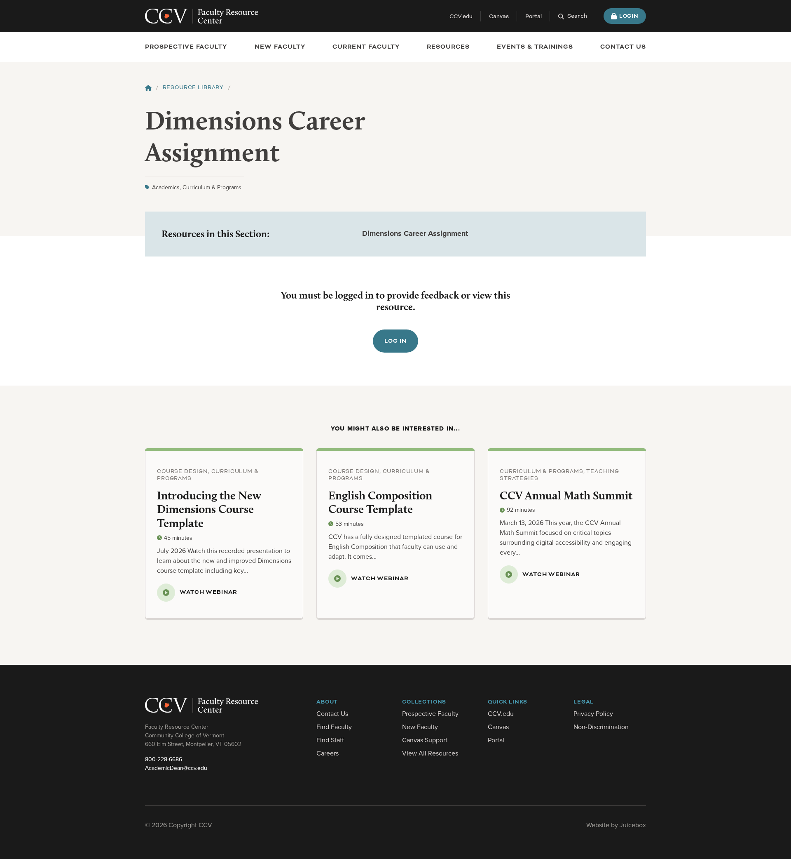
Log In (395, 341)
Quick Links (507, 702)
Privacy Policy (593, 713)
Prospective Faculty (186, 47)
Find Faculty (334, 726)
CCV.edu (461, 16)
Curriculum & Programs (212, 187)
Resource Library (193, 87)
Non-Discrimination (601, 726)
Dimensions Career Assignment (415, 233)
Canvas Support (424, 739)
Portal (533, 16)
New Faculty (420, 726)
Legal (583, 702)
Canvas (499, 16)
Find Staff (330, 739)
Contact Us (332, 713)
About (327, 702)
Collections (424, 702)
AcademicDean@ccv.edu (176, 768)
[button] (572, 16)
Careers (327, 753)
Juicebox (633, 824)
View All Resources (430, 753)
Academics (166, 187)
